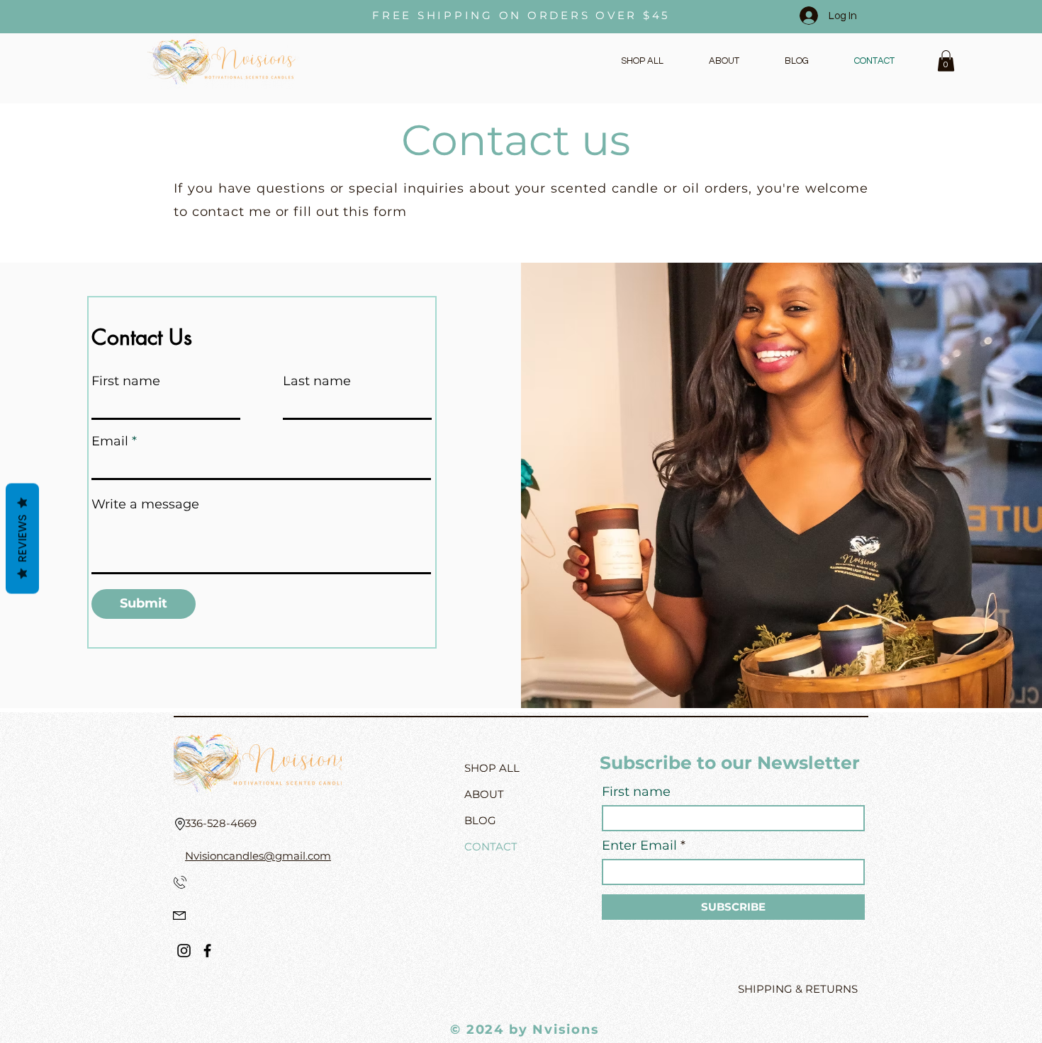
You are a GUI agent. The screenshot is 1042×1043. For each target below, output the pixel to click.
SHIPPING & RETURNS (798, 989)
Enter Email (639, 845)
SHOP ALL (492, 768)
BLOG (480, 820)
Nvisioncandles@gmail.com (258, 855)
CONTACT (490, 846)
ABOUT (484, 794)
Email (109, 441)
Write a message (145, 504)
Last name (317, 381)
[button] (946, 61)
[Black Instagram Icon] (184, 950)
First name (125, 381)
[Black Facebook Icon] (207, 950)
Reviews (22, 538)
